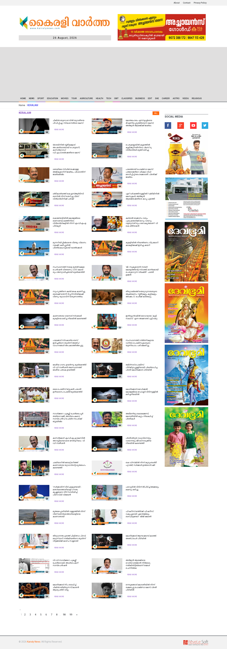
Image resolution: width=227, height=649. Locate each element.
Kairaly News (33, 641)
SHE (157, 98)
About (177, 2)
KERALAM (32, 105)
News (31, 98)
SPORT (40, 98)
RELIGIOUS (197, 98)
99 (71, 614)
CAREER (166, 98)
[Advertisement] (113, 70)
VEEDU (185, 98)
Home (23, 98)
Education (52, 98)
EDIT (150, 98)
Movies (64, 98)
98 (64, 614)
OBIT (116, 98)
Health (99, 98)
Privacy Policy (200, 2)
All (156, 113)
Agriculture (86, 98)
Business (140, 98)
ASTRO (176, 98)
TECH (108, 98)
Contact (186, 2)
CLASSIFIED (126, 98)
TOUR (74, 98)
